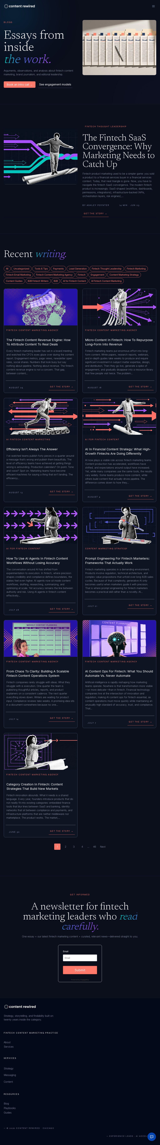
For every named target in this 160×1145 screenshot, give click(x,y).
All (7, 268)
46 (94, 846)
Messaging (10, 1075)
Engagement (97, 274)
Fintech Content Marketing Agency (54, 274)
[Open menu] (153, 6)
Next (102, 846)
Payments (58, 268)
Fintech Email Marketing (18, 274)
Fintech (81, 274)
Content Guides (14, 281)
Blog (6, 1103)
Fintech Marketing (136, 268)
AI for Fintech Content (74, 281)
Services (9, 1046)
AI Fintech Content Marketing (106, 281)
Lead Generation (78, 268)
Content (8, 1081)
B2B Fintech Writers (38, 281)
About (7, 1042)
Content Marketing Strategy (124, 274)
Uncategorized (21, 268)
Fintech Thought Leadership (107, 268)
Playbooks (10, 1108)
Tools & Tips (41, 268)
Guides (8, 1112)
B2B (56, 281)
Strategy (8, 1068)
